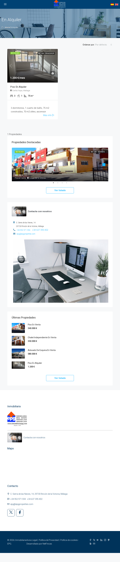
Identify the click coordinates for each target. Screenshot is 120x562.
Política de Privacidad (49, 540)
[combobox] (103, 45)
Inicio (7, 27)
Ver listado (60, 190)
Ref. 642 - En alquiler (46, 53)
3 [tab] (63, 183)
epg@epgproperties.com (26, 234)
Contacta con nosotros (34, 437)
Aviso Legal (31, 540)
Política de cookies (69, 540)
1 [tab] (54, 183)
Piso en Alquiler (18, 86)
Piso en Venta (34, 324)
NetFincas (47, 544)
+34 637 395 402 (40, 230)
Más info (47, 115)
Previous (16, 164)
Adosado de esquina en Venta (42, 350)
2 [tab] (59, 183)
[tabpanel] (60, 164)
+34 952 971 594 (23, 230)
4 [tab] (68, 183)
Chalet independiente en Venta (42, 337)
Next (103, 164)
